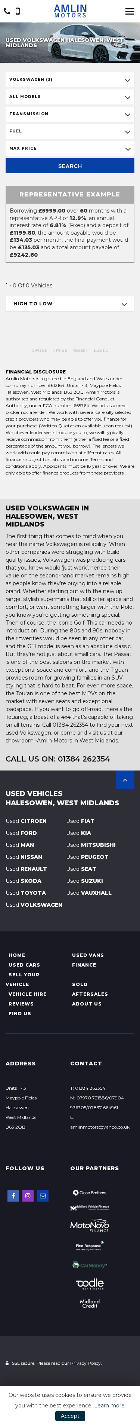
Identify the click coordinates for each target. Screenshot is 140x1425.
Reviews (21, 1004)
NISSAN (24, 857)
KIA (78, 833)
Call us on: (58, 758)
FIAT (80, 821)
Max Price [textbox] (23, 148)
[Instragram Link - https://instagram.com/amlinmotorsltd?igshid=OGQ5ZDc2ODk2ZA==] (28, 1196)
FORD (21, 833)
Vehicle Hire (28, 994)
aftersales (90, 994)
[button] (125, 780)
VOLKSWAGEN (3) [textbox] (31, 79)
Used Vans (88, 955)
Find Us (20, 1013)
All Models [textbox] (25, 96)
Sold (80, 984)
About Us (87, 1004)
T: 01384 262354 (87, 1088)
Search (70, 166)
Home (17, 955)
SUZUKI (84, 881)
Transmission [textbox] (29, 114)
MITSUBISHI (91, 845)
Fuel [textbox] (15, 131)
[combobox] (70, 79)
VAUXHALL (89, 893)
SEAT (81, 869)
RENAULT (26, 869)
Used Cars (24, 965)
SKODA (23, 881)
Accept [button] (70, 1416)
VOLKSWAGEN (34, 904)
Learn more (109, 1405)
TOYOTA (26, 893)
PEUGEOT (87, 857)
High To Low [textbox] (33, 303)
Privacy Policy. (86, 1363)
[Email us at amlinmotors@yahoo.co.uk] (43, 1196)
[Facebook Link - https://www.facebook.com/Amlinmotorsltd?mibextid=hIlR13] (13, 1196)
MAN (20, 845)
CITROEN (26, 821)
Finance (84, 965)
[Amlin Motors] (70, 11)
